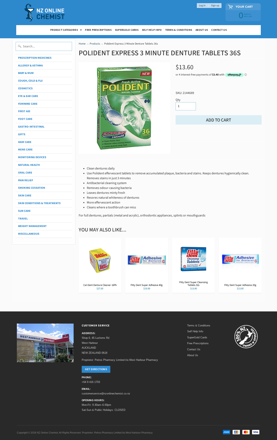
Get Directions (96, 369)
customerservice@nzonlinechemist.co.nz (106, 393)
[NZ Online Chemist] (44, 12)
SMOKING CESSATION (31, 188)
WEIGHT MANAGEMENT (32, 226)
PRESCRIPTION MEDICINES (35, 58)
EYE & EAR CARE (28, 96)
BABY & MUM (26, 73)
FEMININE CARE (28, 104)
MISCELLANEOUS (28, 234)
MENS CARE (25, 150)
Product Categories (66, 30)
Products (95, 44)
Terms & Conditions (178, 30)
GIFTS (21, 134)
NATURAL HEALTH (29, 165)
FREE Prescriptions (98, 30)
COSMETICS (25, 88)
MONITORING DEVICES (32, 157)
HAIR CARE (24, 142)
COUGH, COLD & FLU (30, 81)
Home (82, 44)
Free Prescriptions (198, 343)
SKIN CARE (24, 196)
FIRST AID (24, 111)
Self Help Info (152, 30)
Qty (178, 100)
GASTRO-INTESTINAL (31, 127)
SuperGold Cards (126, 30)
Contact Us (219, 30)
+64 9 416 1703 (91, 382)
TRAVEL (23, 219)
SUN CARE (24, 211)
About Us (201, 30)
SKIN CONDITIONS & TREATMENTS (39, 203)
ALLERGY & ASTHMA (30, 66)
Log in (202, 5)
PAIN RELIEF (25, 180)
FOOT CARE (25, 119)
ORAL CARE (25, 173)
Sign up (215, 5)
